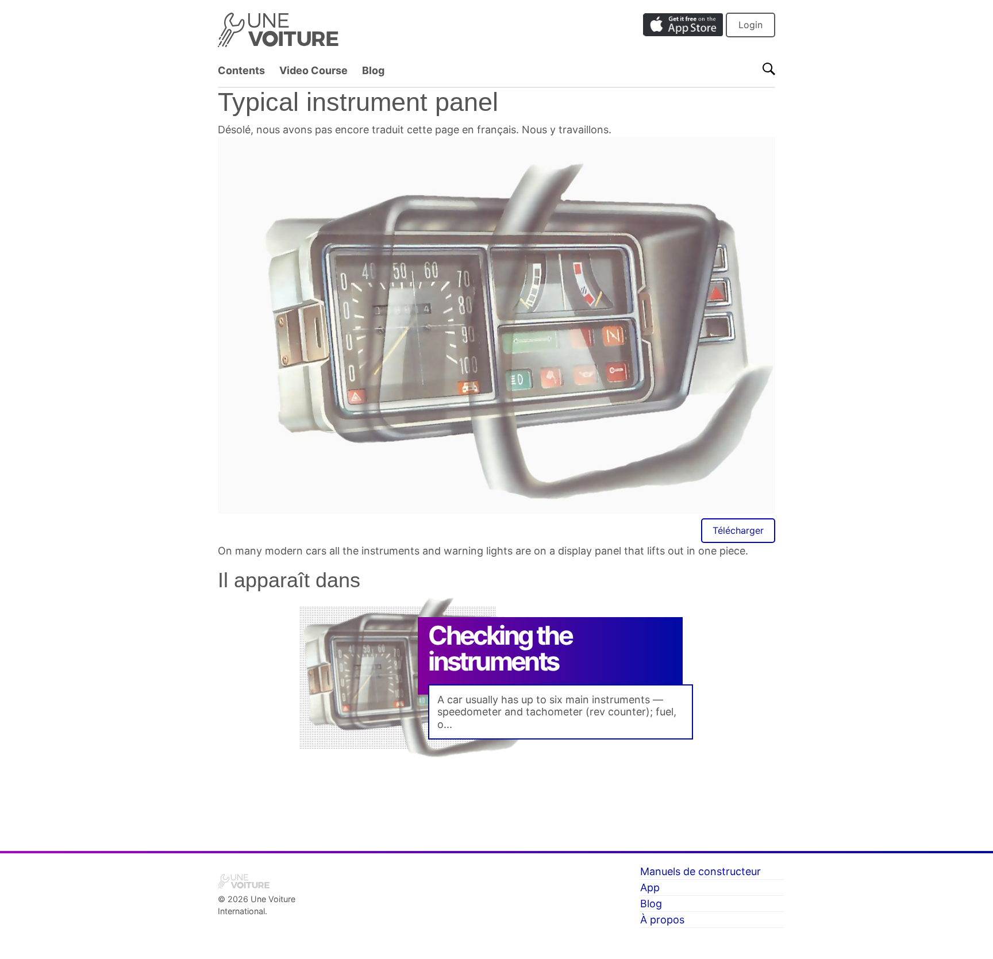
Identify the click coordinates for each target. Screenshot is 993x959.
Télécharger (738, 530)
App (650, 887)
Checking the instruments (500, 648)
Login (750, 24)
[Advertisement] (496, 796)
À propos (662, 920)
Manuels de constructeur (700, 871)
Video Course (313, 70)
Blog (373, 70)
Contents (241, 70)
